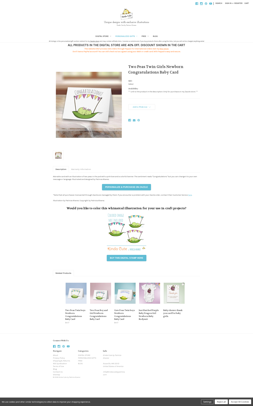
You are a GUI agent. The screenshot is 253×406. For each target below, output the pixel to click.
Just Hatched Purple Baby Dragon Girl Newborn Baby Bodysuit (149, 315)
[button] (126, 383)
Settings (207, 401)
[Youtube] (210, 3)
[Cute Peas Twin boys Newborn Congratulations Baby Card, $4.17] (125, 293)
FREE (144, 36)
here (190, 195)
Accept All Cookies (240, 401)
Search (218, 3)
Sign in (228, 3)
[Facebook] (196, 3)
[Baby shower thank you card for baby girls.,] (174, 293)
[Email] (134, 120)
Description (60, 169)
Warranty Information (81, 169)
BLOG (155, 36)
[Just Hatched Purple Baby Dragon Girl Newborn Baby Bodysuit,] (149, 293)
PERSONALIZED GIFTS (125, 36)
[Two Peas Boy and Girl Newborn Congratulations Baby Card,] (100, 293)
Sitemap (56, 375)
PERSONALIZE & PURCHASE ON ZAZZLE (126, 187)
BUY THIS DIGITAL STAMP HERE (126, 258)
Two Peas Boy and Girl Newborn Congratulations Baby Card (99, 315)
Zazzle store (94, 41)
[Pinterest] (206, 3)
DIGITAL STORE (102, 36)
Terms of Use (58, 366)
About (55, 355)
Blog (55, 369)
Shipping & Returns (61, 361)
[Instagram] (201, 3)
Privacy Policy (59, 358)
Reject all (221, 401)
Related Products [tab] (63, 273)
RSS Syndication (60, 363)
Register (238, 3)
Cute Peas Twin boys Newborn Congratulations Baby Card (124, 315)
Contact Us (58, 372)
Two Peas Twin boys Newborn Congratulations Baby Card (75, 315)
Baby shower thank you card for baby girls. (173, 313)
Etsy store (164, 49)
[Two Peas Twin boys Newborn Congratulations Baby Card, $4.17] (76, 293)
